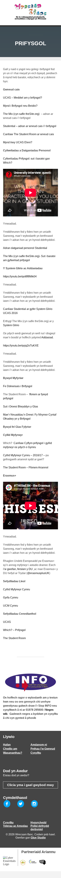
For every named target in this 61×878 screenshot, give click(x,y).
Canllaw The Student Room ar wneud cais (28, 134)
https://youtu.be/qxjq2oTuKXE (21, 345)
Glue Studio (38, 837)
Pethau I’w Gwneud (42, 748)
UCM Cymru (10, 605)
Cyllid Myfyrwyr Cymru (17, 589)
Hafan (7, 744)
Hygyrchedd (38, 822)
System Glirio (11, 325)
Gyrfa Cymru (11, 597)
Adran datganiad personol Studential (25, 248)
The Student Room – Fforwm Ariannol (25, 467)
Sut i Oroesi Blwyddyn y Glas (20, 406)
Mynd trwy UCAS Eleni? (17, 142)
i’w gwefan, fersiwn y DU (18, 569)
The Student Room (14, 638)
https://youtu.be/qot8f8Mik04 (20, 276)
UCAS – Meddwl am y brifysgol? (23, 97)
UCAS (7, 621)
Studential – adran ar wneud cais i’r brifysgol (29, 126)
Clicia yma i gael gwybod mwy (30, 785)
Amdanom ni (38, 744)
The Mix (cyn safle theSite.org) (21, 113)
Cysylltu (35, 752)
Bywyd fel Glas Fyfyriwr (17, 426)
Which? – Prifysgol (14, 630)
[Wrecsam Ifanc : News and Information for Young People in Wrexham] (30, 11)
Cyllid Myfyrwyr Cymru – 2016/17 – (24, 455)
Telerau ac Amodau (15, 825)
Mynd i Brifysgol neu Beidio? (20, 105)
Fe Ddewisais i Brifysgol (17, 386)
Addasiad (47, 337)
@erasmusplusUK (38, 573)
